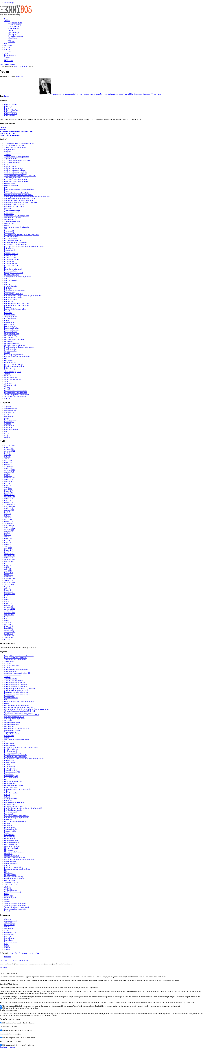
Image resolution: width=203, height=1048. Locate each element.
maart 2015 (8, 571)
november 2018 (9, 506)
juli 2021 (7, 474)
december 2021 (9, 466)
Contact (6, 225)
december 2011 (9, 630)
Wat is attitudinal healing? (12, 379)
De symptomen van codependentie (15, 244)
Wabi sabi (7, 375)
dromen (6, 418)
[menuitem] (103, 19)
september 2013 (9, 594)
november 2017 (9, 525)
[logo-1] (16, 15)
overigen (7, 437)
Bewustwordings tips (11, 185)
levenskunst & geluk (11, 429)
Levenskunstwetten (10, 332)
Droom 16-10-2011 (10, 256)
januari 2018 (8, 521)
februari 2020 (8, 491)
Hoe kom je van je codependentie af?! (16, 305)
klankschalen (8, 427)
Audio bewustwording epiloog (14, 170)
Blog (6, 187)
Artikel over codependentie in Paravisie (17, 160)
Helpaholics (8, 288)
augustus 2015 (9, 561)
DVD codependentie (11, 265)
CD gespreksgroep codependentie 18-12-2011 (19, 198)
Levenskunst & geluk (11, 328)
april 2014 (7, 588)
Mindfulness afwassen (11, 343)
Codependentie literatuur (12, 217)
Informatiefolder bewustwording (15, 309)
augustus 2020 (9, 481)
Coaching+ (8, 208)
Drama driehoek (9, 250)
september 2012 (9, 613)
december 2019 (9, 495)
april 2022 (7, 458)
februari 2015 (8, 573)
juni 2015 (7, 565)
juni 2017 (7, 535)
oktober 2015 (8, 557)
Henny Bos (19, 77)
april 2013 (7, 601)
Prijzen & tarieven (10, 362)
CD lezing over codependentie (14, 206)
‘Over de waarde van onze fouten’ (15, 145)
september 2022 (9, 451)
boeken (6, 414)
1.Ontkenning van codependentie (15, 147)
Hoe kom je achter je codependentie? (16, 303)
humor (6, 96)
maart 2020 (8, 489)
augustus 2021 (9, 472)
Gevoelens (7, 424)
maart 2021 (8, 476)
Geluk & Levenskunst (11, 280)
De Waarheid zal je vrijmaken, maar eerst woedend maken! (24, 246)
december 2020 (9, 478)
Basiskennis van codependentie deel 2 (16, 181)
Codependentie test (10, 219)
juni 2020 (7, 485)
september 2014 (9, 582)
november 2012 (9, 609)
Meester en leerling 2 (11, 336)
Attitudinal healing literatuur (13, 168)
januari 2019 (8, 502)
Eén (5, 267)
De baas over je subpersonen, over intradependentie (21, 235)
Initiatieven (8, 313)
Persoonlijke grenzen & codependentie (17, 356)
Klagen (6, 320)
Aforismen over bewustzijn (13, 153)
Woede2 (7, 389)
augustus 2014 (9, 584)
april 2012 (7, 622)
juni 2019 (7, 500)
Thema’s (7, 374)
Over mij (7, 353)
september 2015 (9, 559)
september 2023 (9, 445)
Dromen (7, 252)
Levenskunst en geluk (11, 330)
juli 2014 (7, 586)
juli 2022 (7, 453)
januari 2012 (8, 628)
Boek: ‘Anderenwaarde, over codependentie (19, 189)
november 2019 (9, 497)
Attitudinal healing (10, 166)
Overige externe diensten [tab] (8, 1010)
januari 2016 (8, 552)
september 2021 (9, 470)
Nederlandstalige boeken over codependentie (19, 347)
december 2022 (9, 449)
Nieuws (6, 433)
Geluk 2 (7, 282)
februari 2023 (8, 447)
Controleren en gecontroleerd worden (16, 227)
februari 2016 (8, 550)
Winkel (6, 381)
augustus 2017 (9, 531)
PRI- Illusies (8, 360)
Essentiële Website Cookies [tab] (9, 984)
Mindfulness (8, 341)
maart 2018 (8, 519)
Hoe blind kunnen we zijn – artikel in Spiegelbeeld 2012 (23, 296)
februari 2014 (8, 590)
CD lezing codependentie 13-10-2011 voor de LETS (21, 202)
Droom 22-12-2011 (10, 257)
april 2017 (7, 537)
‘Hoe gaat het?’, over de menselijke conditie (19, 143)
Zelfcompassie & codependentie (15, 396)
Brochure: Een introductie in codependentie (18, 195)
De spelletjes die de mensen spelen (15, 242)
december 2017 (9, 523)
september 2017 (9, 529)
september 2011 (9, 636)
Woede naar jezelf (10, 385)
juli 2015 (7, 563)
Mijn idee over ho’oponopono (14, 339)
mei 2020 (7, 487)
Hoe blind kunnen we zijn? (13, 297)
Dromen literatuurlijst (11, 254)
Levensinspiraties (10, 326)
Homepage (8, 307)
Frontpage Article (10, 420)
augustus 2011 (9, 637)
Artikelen (7, 164)
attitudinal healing (10, 410)
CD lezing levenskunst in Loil (14, 204)
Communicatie (9, 223)
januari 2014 (8, 592)
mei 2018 (7, 516)
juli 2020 (7, 483)
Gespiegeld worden (10, 286)
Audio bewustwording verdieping (15, 174)
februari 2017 (8, 538)
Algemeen (7, 406)
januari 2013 (8, 605)
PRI (5, 358)
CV (5, 229)
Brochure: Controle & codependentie (16, 193)
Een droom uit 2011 (10, 271)
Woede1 (7, 387)
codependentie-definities (12, 221)
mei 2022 (7, 457)
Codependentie (9, 214)
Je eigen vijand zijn (10, 316)
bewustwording (9, 412)
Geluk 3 (7, 284)
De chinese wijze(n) (11, 237)
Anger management (10, 158)
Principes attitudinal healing (13, 364)
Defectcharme (9, 248)
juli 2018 (7, 512)
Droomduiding (9, 261)
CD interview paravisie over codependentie (18, 200)
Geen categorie (9, 422)
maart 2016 (8, 548)
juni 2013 (7, 597)
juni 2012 (7, 618)
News (6, 431)
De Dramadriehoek (10, 238)
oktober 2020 (8, 479)
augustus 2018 (9, 510)
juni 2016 (7, 542)
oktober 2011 (8, 634)
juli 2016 (7, 540)
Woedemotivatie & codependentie (15, 391)
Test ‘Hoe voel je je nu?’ (12, 372)
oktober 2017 (8, 527)
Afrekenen (7, 155)
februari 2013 (8, 603)
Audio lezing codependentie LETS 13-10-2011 (20, 176)
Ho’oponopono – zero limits (13, 294)
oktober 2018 (8, 508)
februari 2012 (8, 626)
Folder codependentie (11, 275)
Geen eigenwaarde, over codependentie (17, 276)
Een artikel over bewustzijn (13, 269)
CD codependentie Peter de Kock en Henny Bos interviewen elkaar (26, 197)
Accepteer (3, 967)
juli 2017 (7, 533)
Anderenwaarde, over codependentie (16, 157)
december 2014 (9, 577)
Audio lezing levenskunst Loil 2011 (16, 178)
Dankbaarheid (9, 231)
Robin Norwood (9, 368)
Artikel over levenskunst (12, 162)
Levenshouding (9, 324)
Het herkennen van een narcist (14, 290)
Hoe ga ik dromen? (10, 299)
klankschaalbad (9, 322)
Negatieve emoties (10, 349)
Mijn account (8, 337)
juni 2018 (7, 514)
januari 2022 (8, 464)
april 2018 (7, 518)
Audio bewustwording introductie (15, 172)
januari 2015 (8, 575)
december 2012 (9, 607)
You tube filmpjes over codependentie (16, 395)
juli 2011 (7, 639)
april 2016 (7, 546)
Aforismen (7, 151)
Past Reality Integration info (13, 355)
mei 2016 (7, 544)
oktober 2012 (8, 611)
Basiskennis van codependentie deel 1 (16, 179)
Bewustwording (9, 183)
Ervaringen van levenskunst (13, 273)
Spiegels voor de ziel (11, 370)
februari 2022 (8, 462)
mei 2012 (7, 620)
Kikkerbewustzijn (10, 318)
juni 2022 (7, 455)
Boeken (6, 191)
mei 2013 (7, 599)
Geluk (6, 278)
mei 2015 (7, 567)
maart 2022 (8, 460)
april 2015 (7, 569)
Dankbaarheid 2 (9, 233)
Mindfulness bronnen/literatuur (14, 345)
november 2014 (9, 578)
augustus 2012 (9, 615)
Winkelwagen (8, 383)
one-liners (7, 435)
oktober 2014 (8, 580)
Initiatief (7, 311)
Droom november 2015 (12, 259)
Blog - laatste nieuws (7, 64)
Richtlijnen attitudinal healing (14, 366)
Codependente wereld (11, 212)
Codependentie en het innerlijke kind (16, 216)
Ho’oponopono (9, 292)
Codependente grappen (12, 210)
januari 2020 (8, 493)
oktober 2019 (8, 498)
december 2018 (9, 504)
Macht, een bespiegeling (12, 334)
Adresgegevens (9, 149)
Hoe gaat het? (8, 301)
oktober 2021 (8, 468)
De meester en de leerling (12, 240)
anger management (10, 408)
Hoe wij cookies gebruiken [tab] (9, 973)
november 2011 (9, 632)
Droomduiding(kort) (11, 263)
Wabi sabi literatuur (10, 377)
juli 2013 (7, 596)
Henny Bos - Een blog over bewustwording (24, 953)
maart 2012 (8, 624)
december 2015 (9, 554)
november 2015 (9, 556)
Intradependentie (9, 315)
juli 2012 (7, 616)
